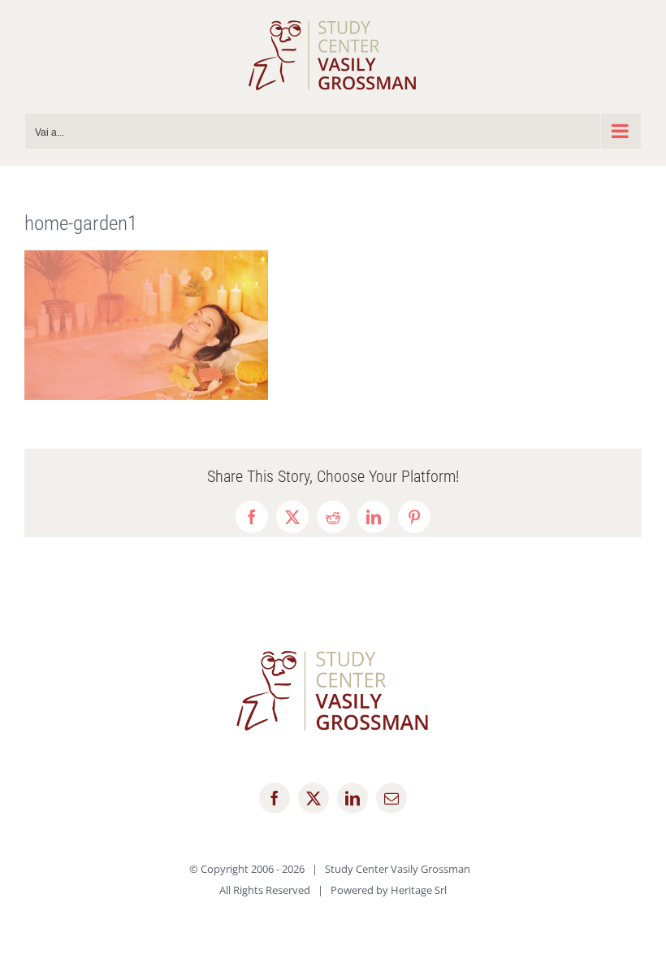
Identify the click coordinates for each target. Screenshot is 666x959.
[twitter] (313, 798)
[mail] (391, 798)
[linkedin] (352, 798)
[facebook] (274, 798)
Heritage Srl (419, 890)
